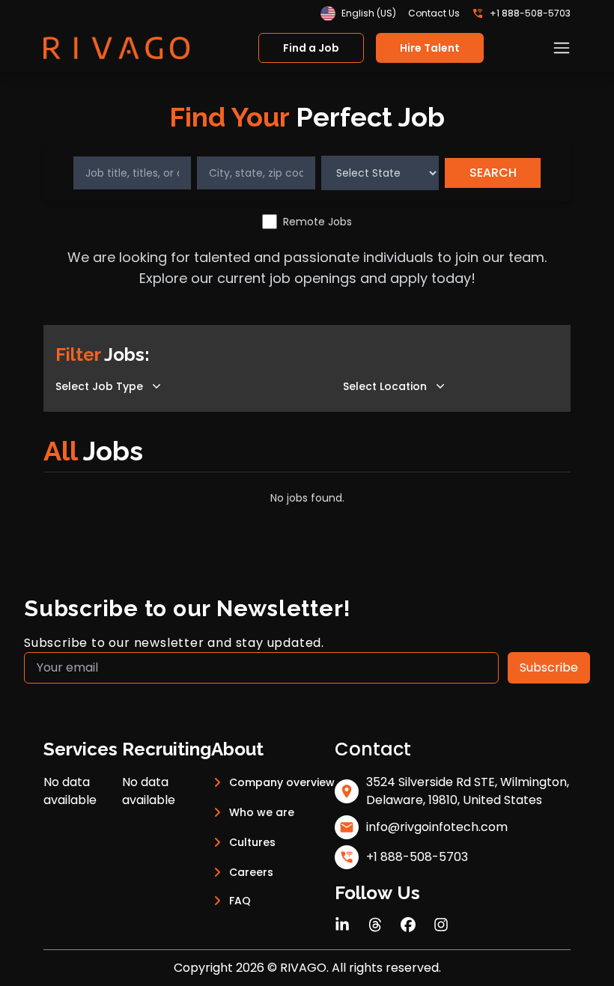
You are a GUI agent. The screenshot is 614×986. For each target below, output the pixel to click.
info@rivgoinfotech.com (437, 827)
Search (493, 172)
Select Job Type (99, 386)
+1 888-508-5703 (530, 13)
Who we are (261, 812)
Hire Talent (430, 47)
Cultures (252, 842)
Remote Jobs (317, 221)
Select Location (385, 386)
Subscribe (549, 667)
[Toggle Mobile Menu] (562, 48)
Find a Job (311, 47)
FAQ (240, 900)
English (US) (368, 13)
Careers (251, 872)
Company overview (282, 782)
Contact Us (434, 13)
